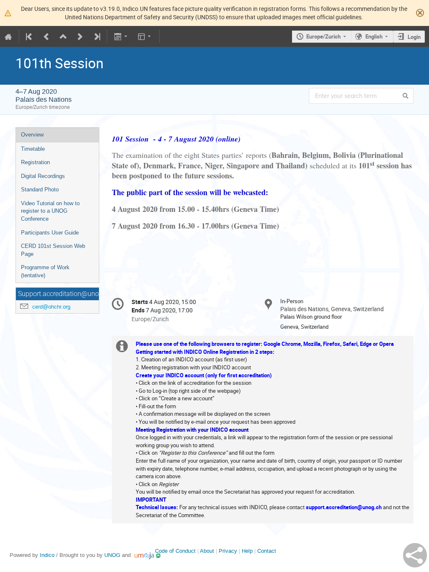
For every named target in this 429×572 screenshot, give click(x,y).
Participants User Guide (50, 232)
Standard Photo (40, 189)
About (207, 550)
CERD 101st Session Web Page (53, 250)
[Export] (121, 36)
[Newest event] (96, 36)
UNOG (112, 555)
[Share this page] (415, 555)
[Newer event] (80, 36)
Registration (35, 162)
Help (247, 550)
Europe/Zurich (323, 36)
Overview (32, 134)
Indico (47, 555)
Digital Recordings (43, 176)
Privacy (228, 550)
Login (414, 37)
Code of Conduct (175, 550)
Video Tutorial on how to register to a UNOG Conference (50, 211)
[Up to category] (63, 36)
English (373, 36)
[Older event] (46, 36)
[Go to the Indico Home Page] (8, 36)
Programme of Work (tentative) (45, 271)
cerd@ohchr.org (51, 306)
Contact (266, 550)
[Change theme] (145, 36)
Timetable (33, 149)
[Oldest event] (29, 36)
